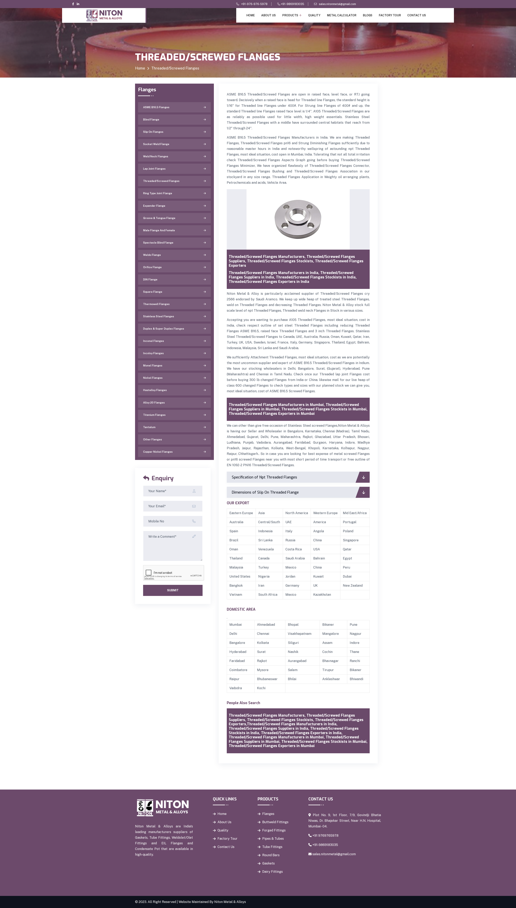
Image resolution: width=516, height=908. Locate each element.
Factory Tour (390, 15)
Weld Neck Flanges (155, 156)
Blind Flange (151, 119)
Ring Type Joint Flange (157, 193)
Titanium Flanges (154, 414)
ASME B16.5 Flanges (156, 107)
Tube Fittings (272, 847)
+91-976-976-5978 (254, 4)
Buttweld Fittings (275, 822)
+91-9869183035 (292, 4)
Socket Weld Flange (156, 144)
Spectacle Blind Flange (158, 242)
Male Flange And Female (159, 230)
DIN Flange (150, 279)
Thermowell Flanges (156, 304)
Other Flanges (152, 439)
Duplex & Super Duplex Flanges (163, 328)
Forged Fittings (274, 830)
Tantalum (149, 427)
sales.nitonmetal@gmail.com (337, 4)
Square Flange (152, 291)
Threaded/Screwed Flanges (161, 181)
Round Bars (271, 855)
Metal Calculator (341, 15)
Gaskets (268, 863)
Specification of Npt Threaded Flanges (264, 477)
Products (290, 15)
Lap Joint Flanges (154, 168)
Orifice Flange (152, 267)
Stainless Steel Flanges (158, 316)
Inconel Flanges (153, 340)
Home (250, 15)
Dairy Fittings (272, 872)
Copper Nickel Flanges (158, 451)
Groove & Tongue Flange (159, 218)
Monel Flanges (152, 365)
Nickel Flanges (152, 377)
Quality (314, 15)
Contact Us (416, 15)
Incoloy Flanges (153, 353)
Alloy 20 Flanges (154, 402)
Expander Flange (154, 205)
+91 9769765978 (325, 835)
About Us (268, 15)
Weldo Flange (152, 254)
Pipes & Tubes (273, 839)
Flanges (268, 814)
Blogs (367, 15)
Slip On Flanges (153, 131)
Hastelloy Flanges (155, 390)
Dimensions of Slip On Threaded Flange (265, 492)
